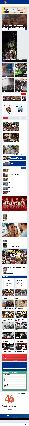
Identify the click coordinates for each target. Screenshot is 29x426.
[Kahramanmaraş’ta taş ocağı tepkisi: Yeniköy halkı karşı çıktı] (8, 292)
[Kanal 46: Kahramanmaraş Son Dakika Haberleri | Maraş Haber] (9, 397)
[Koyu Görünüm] (24, 2)
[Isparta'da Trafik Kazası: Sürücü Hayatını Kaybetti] (21, 292)
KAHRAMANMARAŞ (3, 5)
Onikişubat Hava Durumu (21, 392)
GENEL (16, 307)
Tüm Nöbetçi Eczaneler (14, 360)
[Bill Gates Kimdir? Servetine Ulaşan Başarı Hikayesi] (8, 346)
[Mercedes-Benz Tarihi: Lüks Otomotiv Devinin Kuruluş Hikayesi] (8, 325)
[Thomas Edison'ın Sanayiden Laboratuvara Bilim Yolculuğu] (21, 335)
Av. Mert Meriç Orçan (9, 113)
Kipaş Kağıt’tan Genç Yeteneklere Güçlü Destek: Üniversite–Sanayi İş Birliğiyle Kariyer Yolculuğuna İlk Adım (8, 309)
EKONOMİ (14, 5)
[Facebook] (6, 409)
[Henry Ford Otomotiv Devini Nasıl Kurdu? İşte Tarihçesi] (8, 335)
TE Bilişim (16, 417)
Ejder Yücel (20, 113)
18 (22, 29)
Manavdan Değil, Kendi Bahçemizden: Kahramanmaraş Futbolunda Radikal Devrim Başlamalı (20, 106)
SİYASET (11, 5)
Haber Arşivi (19, 396)
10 (13, 29)
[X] (8, 409)
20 (24, 29)
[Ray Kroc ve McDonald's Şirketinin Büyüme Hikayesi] (21, 314)
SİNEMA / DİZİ (24, 5)
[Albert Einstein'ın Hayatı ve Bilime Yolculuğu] (21, 346)
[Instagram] (9, 409)
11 (14, 29)
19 (23, 29)
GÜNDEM (8, 5)
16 (20, 29)
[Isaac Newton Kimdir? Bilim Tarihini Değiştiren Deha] (8, 314)
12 (15, 29)
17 (21, 29)
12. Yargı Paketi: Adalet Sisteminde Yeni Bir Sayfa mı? (8, 105)
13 (16, 29)
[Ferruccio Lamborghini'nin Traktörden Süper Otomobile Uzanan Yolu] (21, 325)
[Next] (11, 409)
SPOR (17, 5)
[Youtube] (10, 409)
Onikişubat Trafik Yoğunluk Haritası (22, 393)
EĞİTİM (20, 5)
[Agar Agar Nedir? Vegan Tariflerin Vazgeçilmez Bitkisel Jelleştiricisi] (21, 303)
